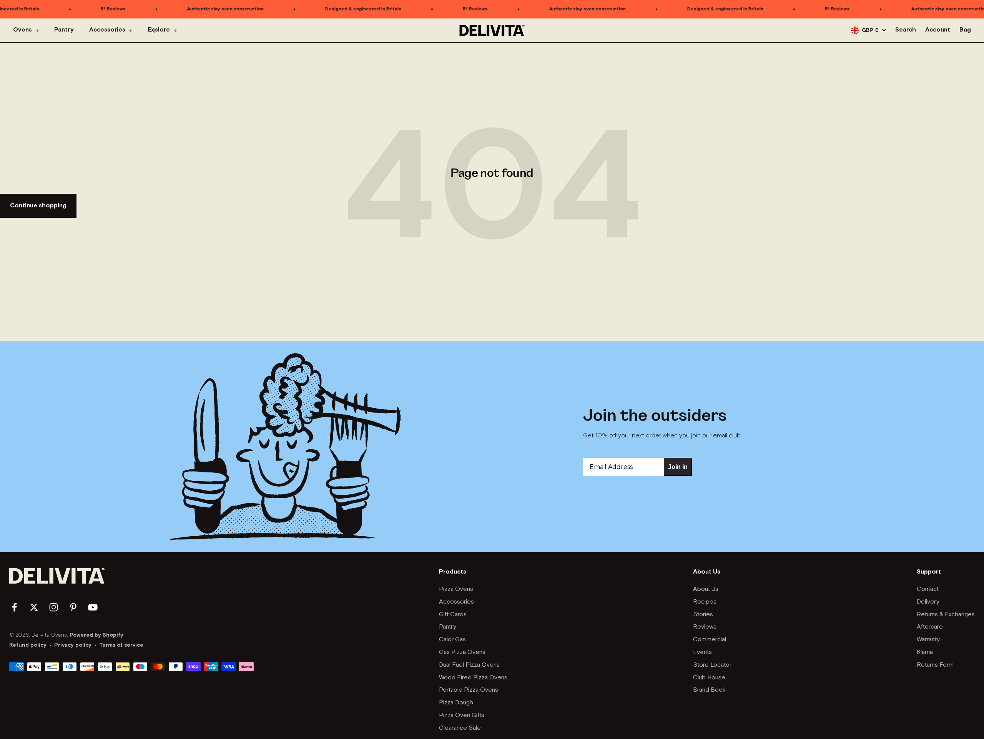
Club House (709, 678)
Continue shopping (38, 206)
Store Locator (712, 665)
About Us (705, 589)
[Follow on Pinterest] (73, 607)
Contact (928, 589)
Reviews (704, 627)
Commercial (709, 640)
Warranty (928, 640)
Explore (159, 30)
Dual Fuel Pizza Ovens (469, 665)
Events (702, 652)
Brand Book (709, 690)
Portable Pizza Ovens (468, 690)
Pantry (64, 30)
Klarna (925, 652)
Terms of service (121, 645)
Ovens (22, 30)
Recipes (704, 602)
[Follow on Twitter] (34, 607)
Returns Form (935, 665)
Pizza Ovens (456, 589)
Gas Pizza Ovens (462, 652)
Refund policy (28, 645)
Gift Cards (453, 615)
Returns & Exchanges (946, 615)
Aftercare (930, 627)
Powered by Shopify (96, 635)
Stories (703, 615)
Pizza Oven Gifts (461, 715)
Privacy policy (72, 645)
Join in (678, 467)
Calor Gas (452, 640)
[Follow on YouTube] (93, 607)
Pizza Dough (456, 703)
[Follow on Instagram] (53, 607)
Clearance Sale (460, 728)
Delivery (928, 602)
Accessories (107, 30)
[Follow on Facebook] (14, 607)
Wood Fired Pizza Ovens (473, 678)
